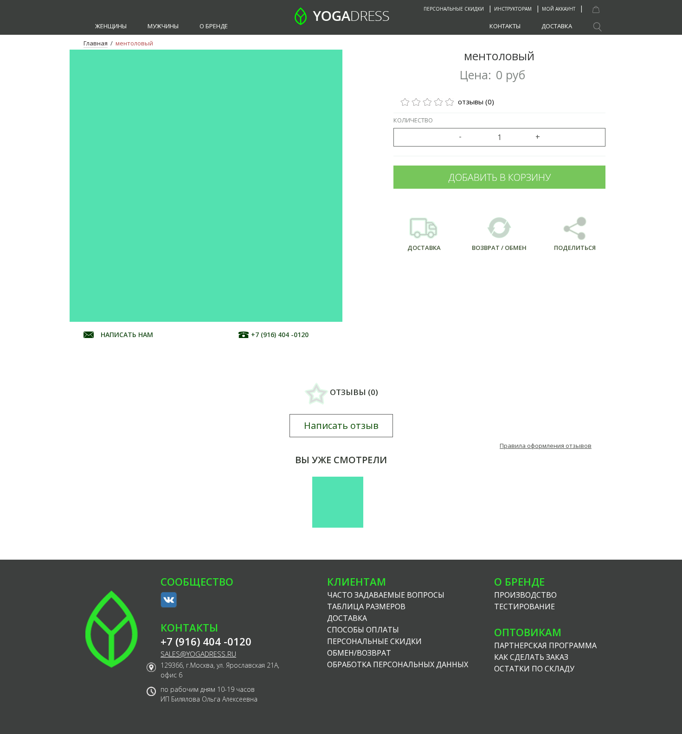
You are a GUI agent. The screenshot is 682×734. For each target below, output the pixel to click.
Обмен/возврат (359, 653)
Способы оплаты (363, 630)
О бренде (213, 26)
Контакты (505, 26)
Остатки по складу (534, 669)
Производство (525, 595)
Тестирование (524, 606)
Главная (96, 43)
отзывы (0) (475, 101)
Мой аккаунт (558, 9)
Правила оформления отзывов (546, 445)
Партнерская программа (545, 645)
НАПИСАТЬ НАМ (127, 334)
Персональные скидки (454, 9)
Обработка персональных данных (397, 664)
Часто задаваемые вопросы (385, 595)
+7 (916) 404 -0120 (280, 334)
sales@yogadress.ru (198, 654)
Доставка (556, 26)
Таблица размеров (366, 606)
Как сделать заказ (531, 657)
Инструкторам (513, 9)
